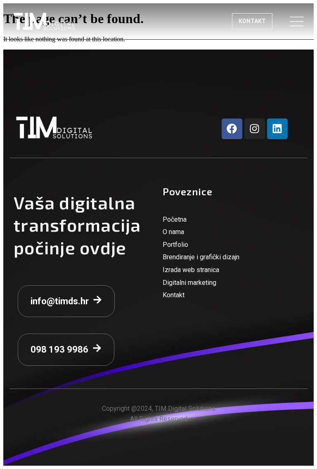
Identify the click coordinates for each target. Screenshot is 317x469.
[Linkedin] (277, 128)
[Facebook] (232, 128)
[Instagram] (254, 128)
